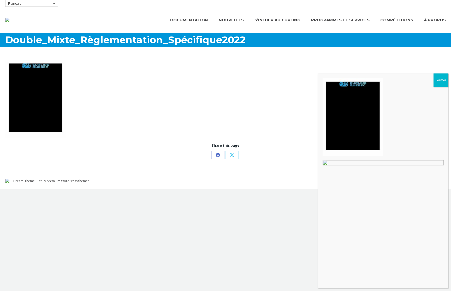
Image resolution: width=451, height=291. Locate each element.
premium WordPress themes (68, 181)
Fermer (441, 80)
